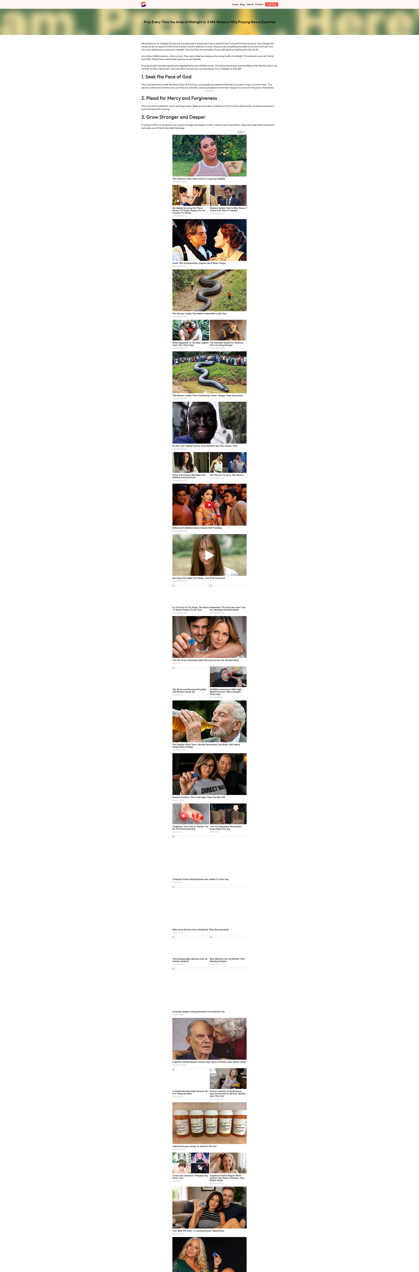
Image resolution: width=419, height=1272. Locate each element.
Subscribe (271, 4)
